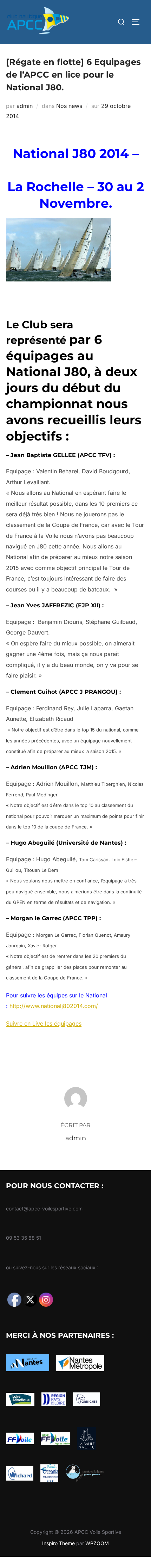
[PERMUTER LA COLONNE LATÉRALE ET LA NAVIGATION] (138, 22)
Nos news (69, 105)
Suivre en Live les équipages (43, 1023)
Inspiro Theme (58, 1543)
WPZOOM (97, 1543)
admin (25, 105)
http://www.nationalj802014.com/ (53, 1005)
